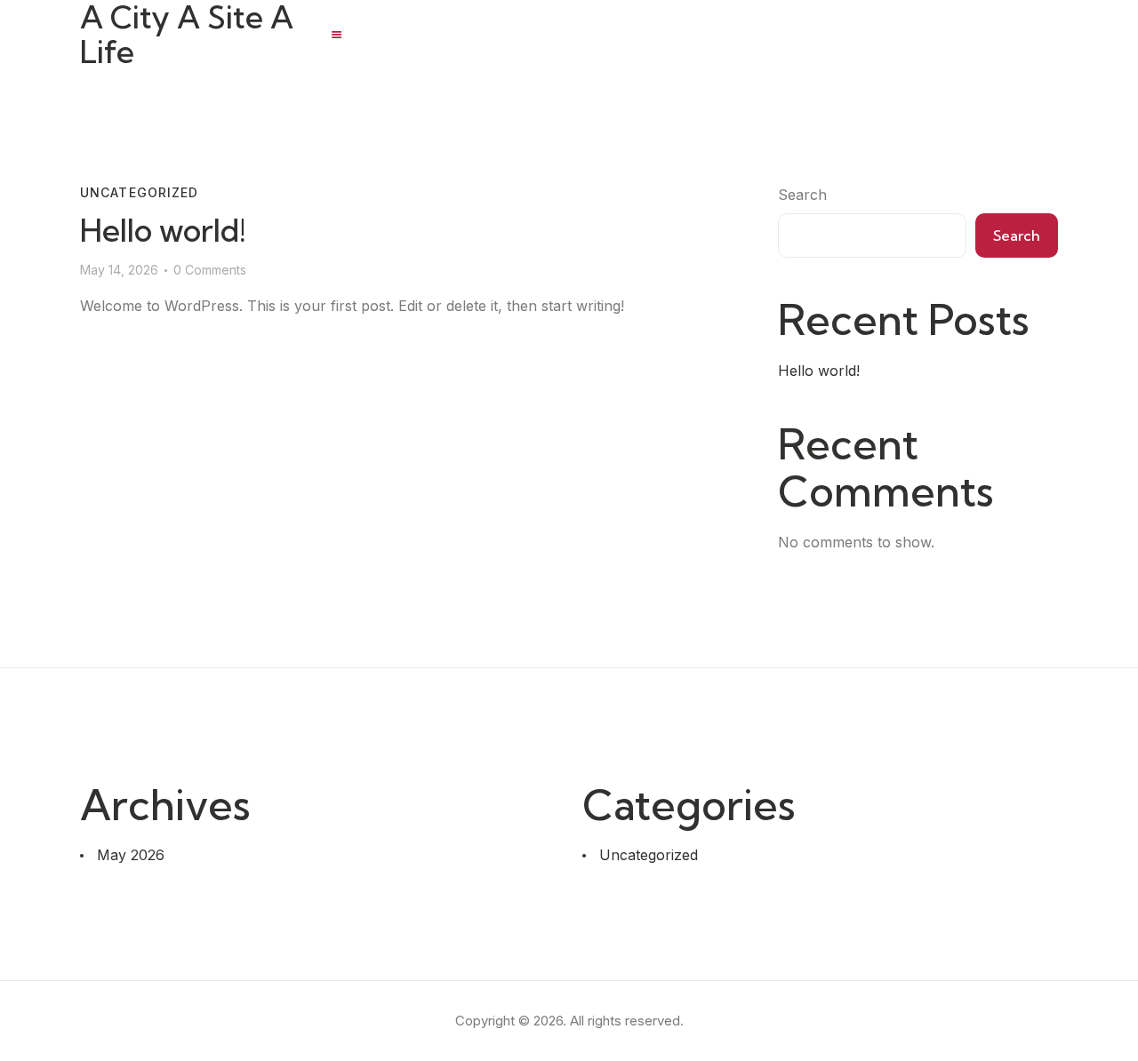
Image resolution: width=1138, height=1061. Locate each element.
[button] (336, 35)
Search (802, 194)
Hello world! (163, 230)
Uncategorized (139, 192)
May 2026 (130, 855)
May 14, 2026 (119, 269)
